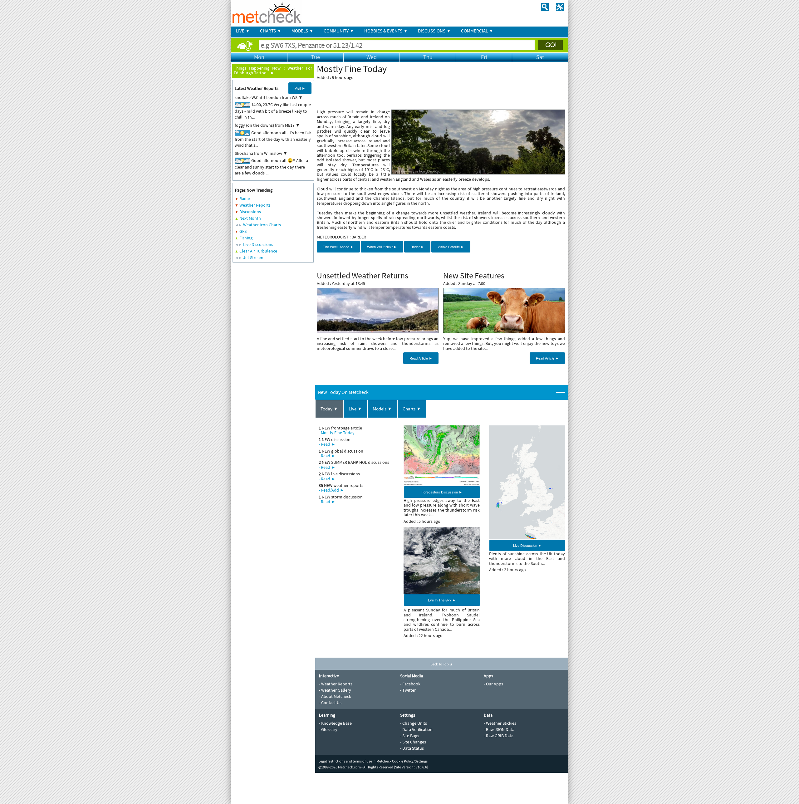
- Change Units (413, 723)
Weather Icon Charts (262, 225)
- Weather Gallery (335, 690)
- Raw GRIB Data (498, 735)
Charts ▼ (412, 409)
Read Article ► (420, 357)
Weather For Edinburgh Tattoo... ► (273, 70)
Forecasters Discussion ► (441, 491)
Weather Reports (255, 205)
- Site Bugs (409, 735)
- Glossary (328, 729)
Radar (244, 198)
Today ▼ (329, 409)
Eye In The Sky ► (442, 599)
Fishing (245, 238)
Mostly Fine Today (338, 432)
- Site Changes (413, 742)
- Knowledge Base (335, 723)
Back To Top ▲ (441, 664)
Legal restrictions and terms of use (345, 761)
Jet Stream (253, 257)
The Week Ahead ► (338, 246)
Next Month (250, 218)
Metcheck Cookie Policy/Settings (402, 761)
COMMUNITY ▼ (339, 31)
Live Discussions (258, 244)
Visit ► (300, 88)
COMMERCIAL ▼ (477, 31)
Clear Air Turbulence (258, 251)
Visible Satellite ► (451, 246)
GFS (243, 231)
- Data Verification (416, 729)
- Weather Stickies (500, 723)
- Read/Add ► (331, 490)
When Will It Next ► (382, 246)
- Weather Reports (335, 684)
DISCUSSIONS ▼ (434, 31)
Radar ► (417, 246)
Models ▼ (382, 409)
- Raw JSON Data (499, 729)
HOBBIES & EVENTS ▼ (386, 31)
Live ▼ (355, 409)
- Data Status (412, 748)
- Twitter (408, 690)
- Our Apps (493, 684)
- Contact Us (330, 702)
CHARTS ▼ (271, 31)
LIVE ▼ (243, 31)
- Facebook (410, 684)
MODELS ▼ (303, 31)
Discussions (250, 211)
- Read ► (327, 444)
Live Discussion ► (527, 545)
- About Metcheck (335, 696)
